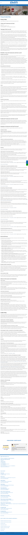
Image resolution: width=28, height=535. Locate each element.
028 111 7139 (4, 474)
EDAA (23, 365)
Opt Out (15, 162)
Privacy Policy (12, 162)
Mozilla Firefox (20, 361)
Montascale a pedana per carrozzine (5, 526)
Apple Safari (24, 361)
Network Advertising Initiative (4, 366)
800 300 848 (6, 478)
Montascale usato (3, 523)
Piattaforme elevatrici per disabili (5, 527)
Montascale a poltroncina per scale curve (6, 520)
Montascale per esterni (4, 524)
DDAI (1, 367)
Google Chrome (16, 361)
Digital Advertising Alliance (14, 366)
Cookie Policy (2, 530)
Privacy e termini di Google (4, 164)
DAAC (21, 366)
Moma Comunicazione (19, 532)
